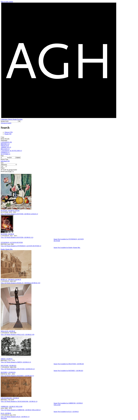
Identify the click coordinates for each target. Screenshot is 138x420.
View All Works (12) (17, 237)
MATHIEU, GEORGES (8, 372)
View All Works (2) (19, 214)
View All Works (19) (17, 334)
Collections (4, 119)
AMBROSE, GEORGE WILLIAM (11, 406)
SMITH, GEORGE (6, 359)
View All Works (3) (16, 362)
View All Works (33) (20, 283)
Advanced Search (6, 123)
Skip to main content (7, 1)
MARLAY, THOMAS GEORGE (11, 279)
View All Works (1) (21, 246)
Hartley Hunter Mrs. (7, 249)
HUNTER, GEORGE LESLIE (10, 210)
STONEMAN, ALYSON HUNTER (12, 242)
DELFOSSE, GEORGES (8, 365)
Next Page (4, 418)
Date (2, 156)
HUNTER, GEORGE (7, 234)
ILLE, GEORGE (6, 413)
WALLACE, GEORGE (8, 331)
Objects (10, 119)
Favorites (20, 119)
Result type (4, 171)
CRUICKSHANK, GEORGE (10, 398)
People (15, 119)
